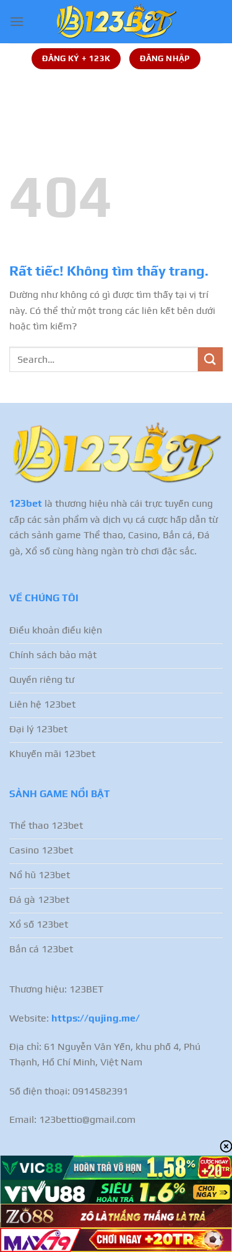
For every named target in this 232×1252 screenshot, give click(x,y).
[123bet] (116, 21)
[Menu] (16, 21)
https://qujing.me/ (95, 1018)
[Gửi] (210, 359)
